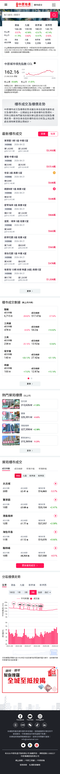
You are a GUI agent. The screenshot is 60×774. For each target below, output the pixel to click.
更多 (29, 291)
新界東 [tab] (32, 585)
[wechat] (30, 725)
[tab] (43, 134)
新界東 (32, 476)
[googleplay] (30, 745)
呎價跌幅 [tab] (43, 469)
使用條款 (24, 765)
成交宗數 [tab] (6, 468)
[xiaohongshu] (23, 725)
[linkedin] (44, 725)
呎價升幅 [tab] (30, 469)
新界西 (41, 476)
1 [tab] (28, 378)
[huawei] (36, 745)
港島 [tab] (13, 585)
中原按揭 (41, 760)
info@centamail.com (30, 739)
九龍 (25, 476)
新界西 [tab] (43, 585)
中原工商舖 (30, 760)
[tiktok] (37, 725)
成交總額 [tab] (18, 469)
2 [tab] (31, 378)
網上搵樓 (19, 760)
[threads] (15, 725)
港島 (18, 476)
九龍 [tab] (22, 585)
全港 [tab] (4, 585)
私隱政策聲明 (34, 765)
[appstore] (23, 745)
